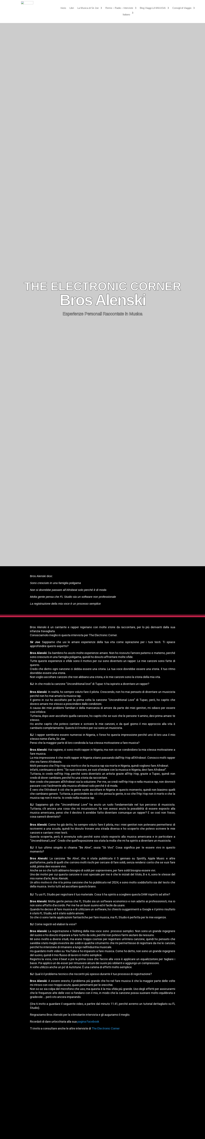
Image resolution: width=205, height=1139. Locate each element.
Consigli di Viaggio (181, 8)
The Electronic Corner (106, 1028)
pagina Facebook (88, 1021)
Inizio (63, 8)
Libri (72, 8)
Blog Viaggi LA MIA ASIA (153, 8)
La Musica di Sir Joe (88, 8)
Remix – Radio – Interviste (119, 8)
